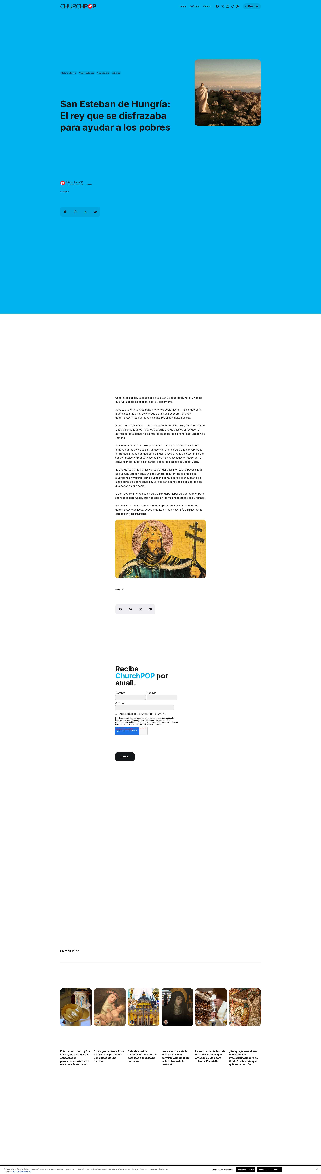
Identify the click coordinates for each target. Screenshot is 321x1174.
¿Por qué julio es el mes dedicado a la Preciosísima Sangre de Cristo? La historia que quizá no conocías (243, 1058)
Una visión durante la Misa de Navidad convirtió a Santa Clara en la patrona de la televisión (176, 1058)
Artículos (194, 6)
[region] (160, 1169)
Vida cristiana (103, 73)
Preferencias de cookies (222, 1170)
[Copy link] (95, 212)
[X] (222, 6)
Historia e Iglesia (68, 73)
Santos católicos (86, 73)
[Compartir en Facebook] (65, 212)
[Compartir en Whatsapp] (75, 212)
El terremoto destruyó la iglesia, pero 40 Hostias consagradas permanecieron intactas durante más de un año (75, 1058)
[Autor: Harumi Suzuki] (199, 1022)
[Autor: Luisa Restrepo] (98, 1022)
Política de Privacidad (22, 1171)
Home (183, 6)
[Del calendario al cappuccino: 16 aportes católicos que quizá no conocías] (143, 1007)
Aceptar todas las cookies (270, 1170)
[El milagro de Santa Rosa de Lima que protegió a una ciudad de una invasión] (110, 1007)
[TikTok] (232, 6)
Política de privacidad (151, 724)
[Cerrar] (317, 1169)
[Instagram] (227, 6)
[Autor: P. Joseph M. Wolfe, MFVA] (166, 1022)
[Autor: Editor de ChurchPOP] (62, 183)
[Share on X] (85, 212)
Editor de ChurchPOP (74, 182)
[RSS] (237, 6)
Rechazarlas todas (246, 1170)
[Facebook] (217, 6)
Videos (207, 6)
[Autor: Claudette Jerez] (64, 1022)
